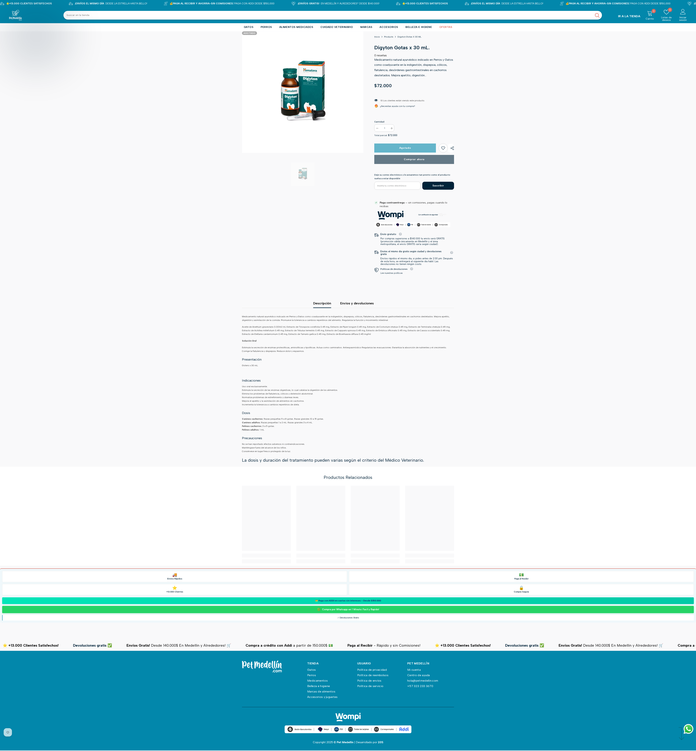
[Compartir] (451, 148)
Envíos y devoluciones (357, 303)
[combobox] (328, 15)
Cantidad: (379, 121)
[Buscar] (332, 15)
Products (388, 37)
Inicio (377, 37)
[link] (443, 148)
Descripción (322, 303)
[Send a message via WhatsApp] (688, 729)
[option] (303, 92)
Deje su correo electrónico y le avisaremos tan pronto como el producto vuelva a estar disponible (412, 177)
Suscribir (438, 185)
